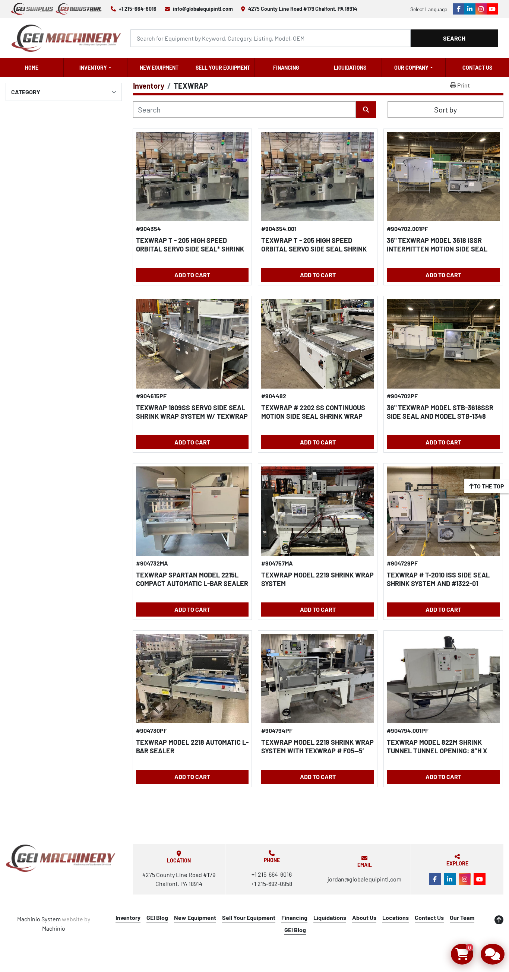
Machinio (53, 928)
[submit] (366, 109)
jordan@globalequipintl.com (364, 879)
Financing (286, 67)
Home (31, 67)
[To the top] (498, 920)
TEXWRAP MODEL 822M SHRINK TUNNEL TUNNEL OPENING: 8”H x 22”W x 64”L (437, 750)
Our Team (462, 917)
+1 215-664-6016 (138, 9)
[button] (95, 67)
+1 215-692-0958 (271, 883)
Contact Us (477, 67)
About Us (364, 917)
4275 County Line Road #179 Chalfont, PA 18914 (302, 9)
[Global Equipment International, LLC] (61, 858)
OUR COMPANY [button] (411, 67)
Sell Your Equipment (223, 67)
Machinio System (39, 918)
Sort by (445, 109)
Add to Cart (192, 274)
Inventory (93, 67)
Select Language (428, 9)
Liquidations (350, 67)
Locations (395, 917)
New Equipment (159, 67)
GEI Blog (157, 917)
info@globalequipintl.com (203, 9)
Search (454, 38)
